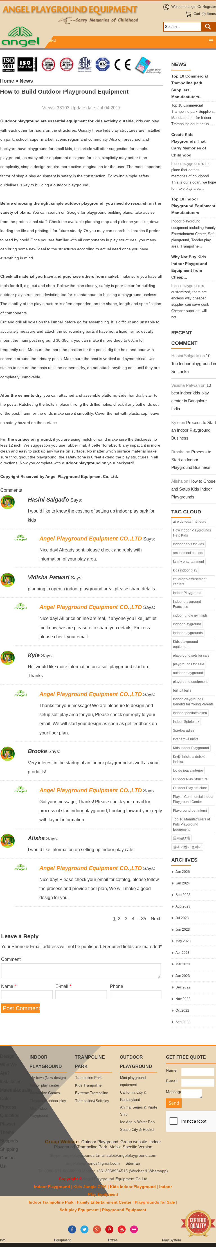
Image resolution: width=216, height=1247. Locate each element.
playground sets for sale (191, 655)
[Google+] (97, 1232)
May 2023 (183, 941)
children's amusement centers (189, 581)
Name (8, 986)
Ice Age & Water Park (138, 1122)
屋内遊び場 (181, 838)
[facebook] (72, 1232)
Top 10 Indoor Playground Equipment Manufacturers (193, 206)
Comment (11, 959)
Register (209, 7)
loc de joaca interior (188, 771)
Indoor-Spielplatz (186, 722)
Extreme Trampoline (91, 1093)
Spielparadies (183, 730)
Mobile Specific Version (130, 1146)
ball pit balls (182, 690)
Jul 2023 (182, 918)
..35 (142, 918)
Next (155, 918)
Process (8, 1106)
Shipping (9, 1149)
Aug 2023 (183, 906)
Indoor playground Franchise (187, 604)
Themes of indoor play (48, 1101)
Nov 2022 (183, 999)
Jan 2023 (183, 976)
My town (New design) (48, 1078)
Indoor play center (44, 1085)
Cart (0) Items (205, 14)
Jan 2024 (183, 883)
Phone (116, 986)
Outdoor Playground (99, 1141)
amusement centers (188, 553)
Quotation (9, 1115)
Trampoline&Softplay (92, 1101)
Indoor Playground (187, 593)
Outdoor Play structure (190, 788)
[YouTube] (122, 1232)
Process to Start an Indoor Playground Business (193, 430)
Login (192, 7)
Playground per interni (190, 811)
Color (5, 1098)
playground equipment (190, 682)
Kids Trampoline (88, 1085)
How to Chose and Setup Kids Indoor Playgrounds (193, 489)
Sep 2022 (183, 1022)
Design (7, 1056)
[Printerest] (109, 1232)
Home (7, 81)
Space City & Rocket (137, 1130)
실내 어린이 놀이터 (187, 847)
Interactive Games (45, 1093)
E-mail (63, 986)
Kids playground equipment (185, 644)
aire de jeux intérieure (189, 522)
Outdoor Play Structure (190, 779)
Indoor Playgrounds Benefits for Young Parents (193, 701)
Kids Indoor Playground (191, 748)
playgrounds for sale (188, 664)
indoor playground (187, 624)
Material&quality (16, 1089)
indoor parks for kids (188, 544)
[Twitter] (84, 1232)
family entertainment (188, 562)
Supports (9, 1140)
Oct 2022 (182, 1010)
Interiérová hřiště (186, 739)
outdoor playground (188, 673)
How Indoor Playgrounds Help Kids (192, 532)
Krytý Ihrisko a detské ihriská (189, 759)
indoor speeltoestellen (190, 713)
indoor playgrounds (188, 633)
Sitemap (132, 1163)
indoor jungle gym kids (190, 615)
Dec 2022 (183, 987)
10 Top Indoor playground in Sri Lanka (193, 363)
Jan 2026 (183, 872)
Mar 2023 (183, 964)
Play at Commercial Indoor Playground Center (193, 799)
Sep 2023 (183, 895)
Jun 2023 (183, 930)
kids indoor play (185, 570)
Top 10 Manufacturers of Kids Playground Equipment (191, 824)
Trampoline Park (88, 1078)
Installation (11, 1081)
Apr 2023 (183, 953)
